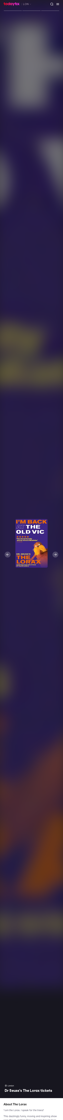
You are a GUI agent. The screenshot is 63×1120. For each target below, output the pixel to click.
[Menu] (56, 4)
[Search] (51, 4)
